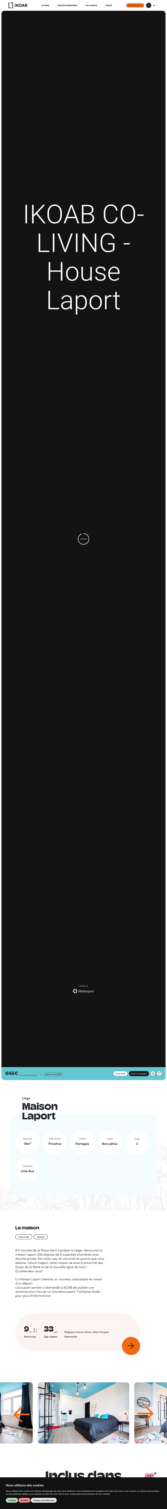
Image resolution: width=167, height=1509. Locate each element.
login (148, 5)
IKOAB (18, 5)
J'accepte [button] (12, 1500)
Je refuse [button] (24, 1500)
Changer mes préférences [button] (44, 1500)
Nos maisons (91, 5)
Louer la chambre (139, 1073)
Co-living (45, 5)
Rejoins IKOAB (133, 5)
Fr (154, 5)
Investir (109, 5)
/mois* (28, 1075)
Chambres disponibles (67, 5)
